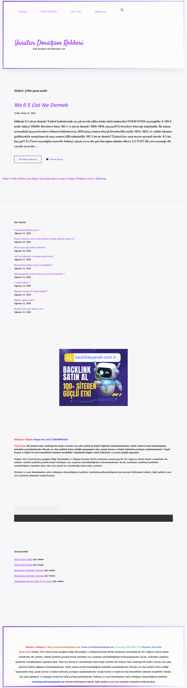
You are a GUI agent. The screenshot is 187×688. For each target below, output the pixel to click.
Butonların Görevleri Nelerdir (29, 570)
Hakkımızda (100, 11)
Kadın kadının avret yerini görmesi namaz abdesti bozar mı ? (44, 238)
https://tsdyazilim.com (17, 178)
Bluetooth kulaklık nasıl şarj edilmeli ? (33, 265)
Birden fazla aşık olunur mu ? (29, 309)
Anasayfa (22, 11)
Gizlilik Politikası (48, 11)
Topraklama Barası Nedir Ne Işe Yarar (33, 581)
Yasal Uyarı (76, 11)
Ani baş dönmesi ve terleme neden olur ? (34, 256)
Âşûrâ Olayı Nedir (23, 559)
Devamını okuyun (30, 160)
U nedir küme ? (22, 282)
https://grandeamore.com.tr (50, 178)
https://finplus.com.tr (81, 178)
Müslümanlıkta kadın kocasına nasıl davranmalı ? (39, 274)
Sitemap (101, 178)
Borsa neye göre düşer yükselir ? (30, 247)
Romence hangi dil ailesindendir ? (31, 291)
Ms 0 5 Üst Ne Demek (41, 104)
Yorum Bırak (56, 159)
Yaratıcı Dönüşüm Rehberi (49, 43)
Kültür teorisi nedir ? (24, 300)
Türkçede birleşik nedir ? (26, 230)
